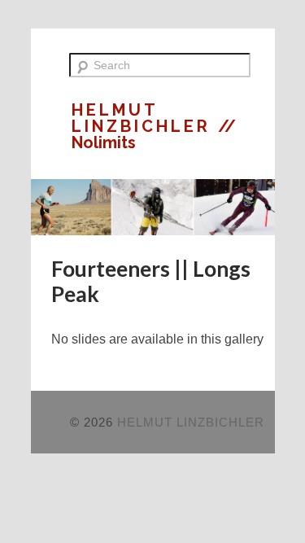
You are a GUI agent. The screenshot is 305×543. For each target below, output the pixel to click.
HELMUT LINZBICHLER (145, 118)
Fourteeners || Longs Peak (151, 282)
